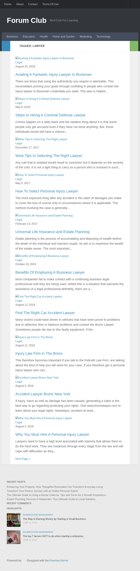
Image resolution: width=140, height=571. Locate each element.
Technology (103, 36)
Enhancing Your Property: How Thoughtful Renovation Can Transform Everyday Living (55, 486)
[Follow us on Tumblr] (126, 565)
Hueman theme (59, 560)
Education (29, 36)
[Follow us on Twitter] (120, 565)
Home (7, 4)
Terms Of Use (50, 4)
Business (12, 36)
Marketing (86, 36)
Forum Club (26, 20)
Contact (33, 4)
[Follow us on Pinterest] (131, 565)
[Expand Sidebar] (6, 46)
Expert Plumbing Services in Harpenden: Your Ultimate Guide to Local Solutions (51, 499)
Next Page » (22, 458)
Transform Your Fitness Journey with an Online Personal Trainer (42, 490)
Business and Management (38, 515)
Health (44, 36)
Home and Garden (64, 36)
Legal (18, 62)
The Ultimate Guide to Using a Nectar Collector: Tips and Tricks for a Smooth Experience (56, 495)
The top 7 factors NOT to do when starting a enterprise (53, 536)
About (19, 4)
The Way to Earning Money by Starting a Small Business (54, 518)
